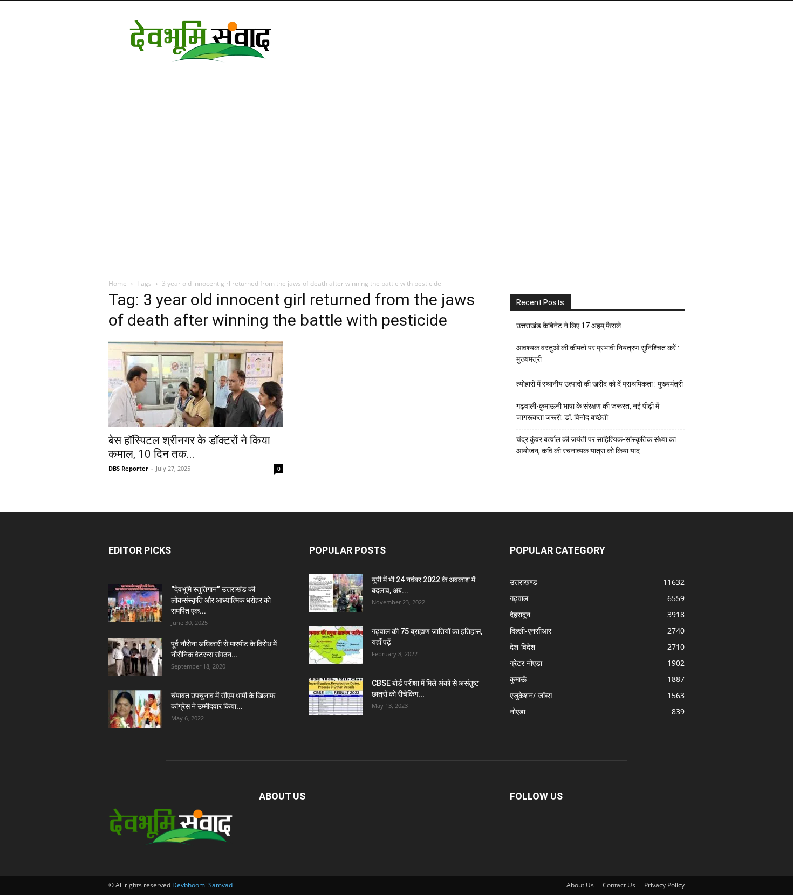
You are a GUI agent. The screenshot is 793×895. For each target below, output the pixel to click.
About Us (580, 885)
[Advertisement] (488, 40)
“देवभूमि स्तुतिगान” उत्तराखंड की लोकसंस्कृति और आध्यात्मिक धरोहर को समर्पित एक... (221, 600)
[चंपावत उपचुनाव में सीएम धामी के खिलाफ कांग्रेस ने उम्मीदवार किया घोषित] (135, 709)
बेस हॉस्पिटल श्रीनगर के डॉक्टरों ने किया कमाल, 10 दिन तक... (189, 447)
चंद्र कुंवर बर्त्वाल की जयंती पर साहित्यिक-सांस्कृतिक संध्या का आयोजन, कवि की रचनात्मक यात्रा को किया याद (596, 445)
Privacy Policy (664, 885)
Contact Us (619, 885)
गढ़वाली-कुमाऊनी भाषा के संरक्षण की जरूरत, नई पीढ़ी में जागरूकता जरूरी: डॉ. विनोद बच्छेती (587, 412)
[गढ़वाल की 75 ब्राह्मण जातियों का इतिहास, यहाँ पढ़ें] (336, 645)
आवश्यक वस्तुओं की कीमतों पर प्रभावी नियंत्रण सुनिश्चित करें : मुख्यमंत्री (597, 353)
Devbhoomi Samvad (202, 885)
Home (117, 283)
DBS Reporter (128, 468)
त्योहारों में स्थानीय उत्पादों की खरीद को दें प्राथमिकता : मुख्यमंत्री (599, 384)
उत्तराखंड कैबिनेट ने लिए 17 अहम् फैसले (568, 325)
